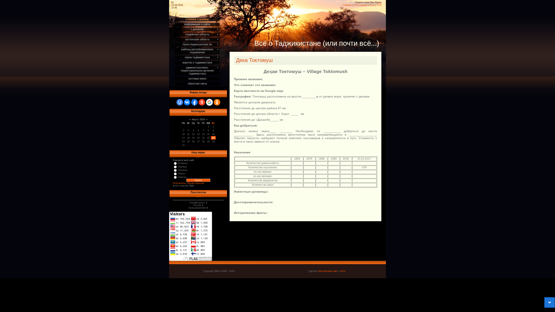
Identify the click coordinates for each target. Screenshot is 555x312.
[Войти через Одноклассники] (217, 102)
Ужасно (182, 177)
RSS (379, 5)
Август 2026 (198, 119)
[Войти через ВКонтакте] (187, 102)
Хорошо (182, 166)
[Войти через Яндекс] (202, 102)
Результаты (179, 183)
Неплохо (183, 170)
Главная (347, 5)
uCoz (343, 271)
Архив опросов (196, 183)
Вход (372, 5)
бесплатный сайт (327, 271)
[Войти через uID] (179, 102)
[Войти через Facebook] (194, 102)
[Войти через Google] (209, 102)
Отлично (183, 163)
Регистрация (360, 5)
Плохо (181, 173)
